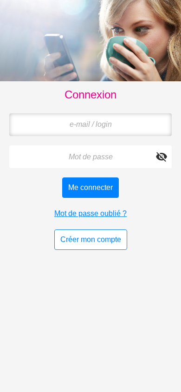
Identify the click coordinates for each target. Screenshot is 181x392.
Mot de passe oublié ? (90, 213)
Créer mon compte (90, 239)
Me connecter (90, 187)
